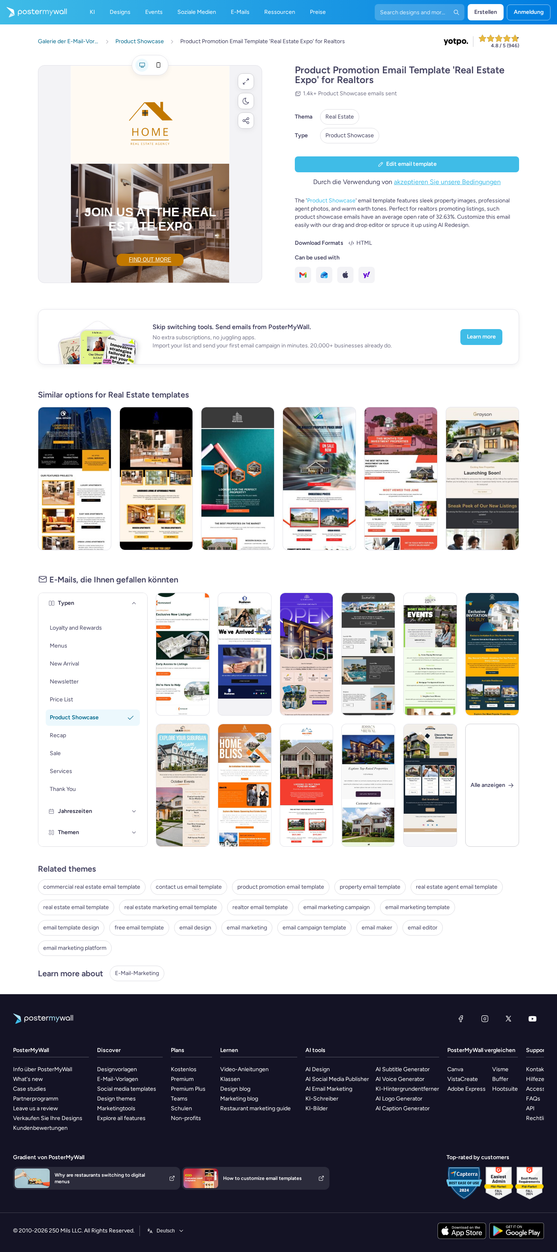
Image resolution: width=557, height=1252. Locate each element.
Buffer (500, 1079)
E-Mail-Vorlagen (117, 1079)
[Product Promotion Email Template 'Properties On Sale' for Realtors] (319, 478)
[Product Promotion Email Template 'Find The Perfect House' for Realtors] (237, 478)
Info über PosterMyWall (42, 1069)
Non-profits (186, 1118)
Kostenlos (184, 1069)
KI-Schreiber (321, 1098)
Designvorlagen (117, 1069)
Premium (182, 1079)
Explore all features (121, 1118)
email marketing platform (74, 947)
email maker (377, 927)
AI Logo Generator (399, 1098)
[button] (246, 81)
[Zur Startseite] (33, 12)
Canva (455, 1069)
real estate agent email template (456, 886)
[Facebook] (461, 1018)
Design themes (116, 1098)
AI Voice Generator (400, 1079)
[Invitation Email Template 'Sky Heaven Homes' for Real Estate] (492, 654)
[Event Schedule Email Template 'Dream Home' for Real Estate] (183, 785)
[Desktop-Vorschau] (141, 65)
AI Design (317, 1069)
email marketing (247, 927)
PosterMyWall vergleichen (481, 1050)
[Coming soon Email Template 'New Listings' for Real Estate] (482, 478)
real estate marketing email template (170, 907)
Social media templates (126, 1088)
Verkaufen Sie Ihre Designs (47, 1118)
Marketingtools (116, 1108)
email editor (423, 927)
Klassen (230, 1079)
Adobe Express (466, 1088)
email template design (71, 927)
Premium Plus (188, 1088)
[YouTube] (532, 1018)
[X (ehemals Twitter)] (508, 1018)
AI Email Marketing (328, 1088)
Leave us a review (35, 1108)
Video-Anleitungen (244, 1069)
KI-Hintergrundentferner (407, 1088)
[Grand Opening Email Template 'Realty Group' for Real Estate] (245, 654)
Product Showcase (349, 135)
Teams (179, 1098)
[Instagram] (485, 1018)
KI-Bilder (316, 1108)
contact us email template (189, 886)
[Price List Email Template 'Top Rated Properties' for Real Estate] (368, 785)
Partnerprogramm (35, 1098)
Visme (500, 1069)
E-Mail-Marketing (137, 973)
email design (195, 927)
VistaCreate (462, 1079)
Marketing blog (239, 1098)
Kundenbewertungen (40, 1128)
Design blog (235, 1088)
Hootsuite (505, 1088)
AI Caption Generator (403, 1108)
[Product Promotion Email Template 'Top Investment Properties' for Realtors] (401, 478)
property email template (370, 886)
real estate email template (76, 907)
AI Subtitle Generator (403, 1069)
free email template (139, 927)
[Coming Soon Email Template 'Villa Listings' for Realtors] (368, 654)
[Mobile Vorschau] (158, 65)
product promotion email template (280, 886)
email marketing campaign (336, 907)
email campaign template (314, 927)
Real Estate (339, 116)
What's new (28, 1079)
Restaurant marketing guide (255, 1108)
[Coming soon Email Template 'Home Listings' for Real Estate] (183, 654)
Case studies (29, 1088)
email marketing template (417, 907)
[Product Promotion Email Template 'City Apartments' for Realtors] (74, 478)
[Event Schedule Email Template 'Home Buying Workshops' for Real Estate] (430, 654)
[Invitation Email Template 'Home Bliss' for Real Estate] (245, 785)
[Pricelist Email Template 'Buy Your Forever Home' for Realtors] (307, 785)
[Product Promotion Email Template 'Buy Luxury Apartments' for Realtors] (156, 478)
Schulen (181, 1108)
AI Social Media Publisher (337, 1079)
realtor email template (260, 907)
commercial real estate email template (91, 886)
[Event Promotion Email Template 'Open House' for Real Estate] (307, 654)
